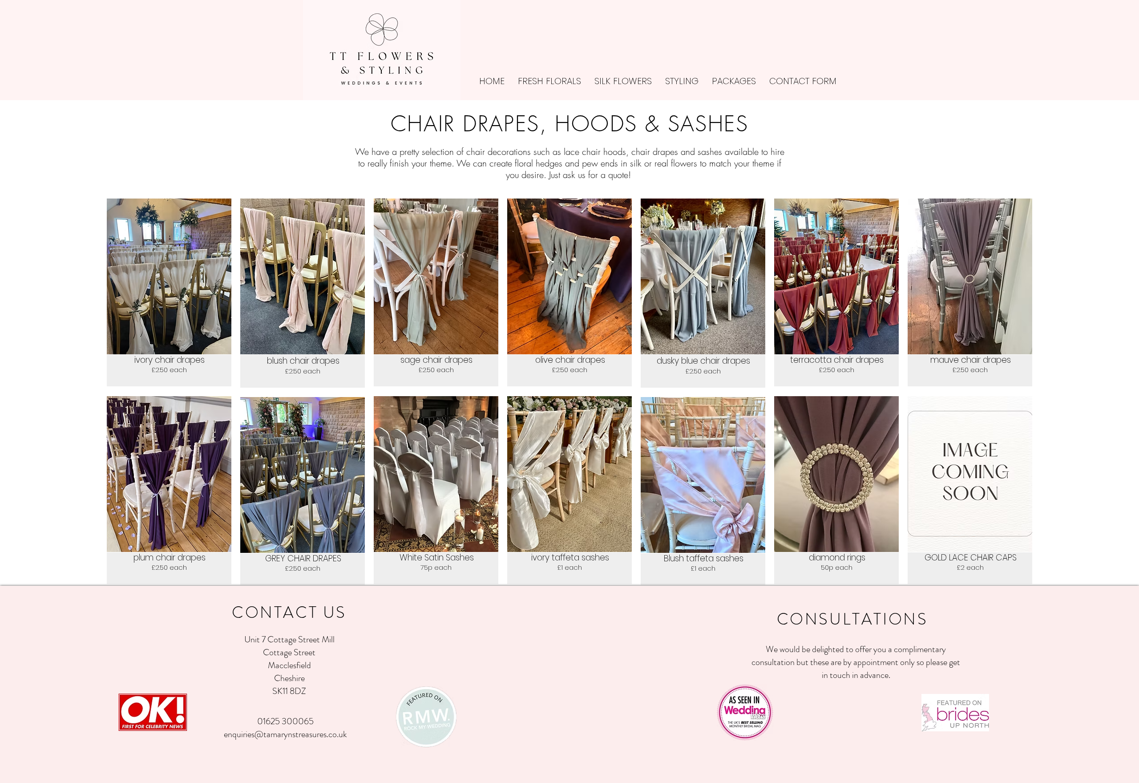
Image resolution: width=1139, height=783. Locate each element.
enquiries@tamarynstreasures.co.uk (285, 734)
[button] (623, 81)
